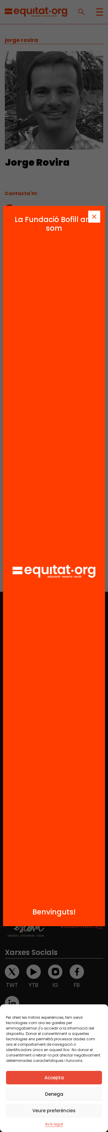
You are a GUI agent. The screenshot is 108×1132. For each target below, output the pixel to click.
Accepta (54, 1077)
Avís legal (54, 1124)
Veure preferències (54, 1110)
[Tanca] (94, 217)
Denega (54, 1094)
